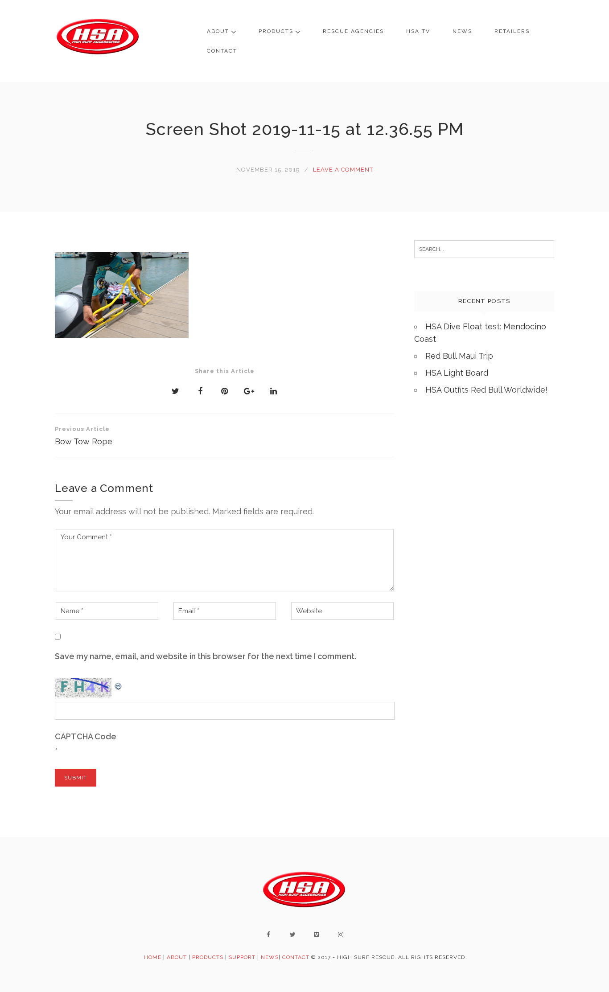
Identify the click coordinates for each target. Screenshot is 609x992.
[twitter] (292, 934)
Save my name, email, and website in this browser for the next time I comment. (205, 656)
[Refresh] (118, 684)
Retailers (512, 31)
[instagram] (340, 934)
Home (152, 957)
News (462, 31)
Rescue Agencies (353, 31)
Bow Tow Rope (83, 436)
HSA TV (418, 31)
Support (242, 957)
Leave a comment (343, 169)
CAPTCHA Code (85, 736)
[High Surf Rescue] (98, 41)
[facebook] (268, 934)
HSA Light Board (456, 372)
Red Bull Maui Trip (459, 356)
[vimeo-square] (316, 934)
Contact (222, 51)
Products (276, 31)
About (218, 31)
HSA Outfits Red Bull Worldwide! (486, 389)
